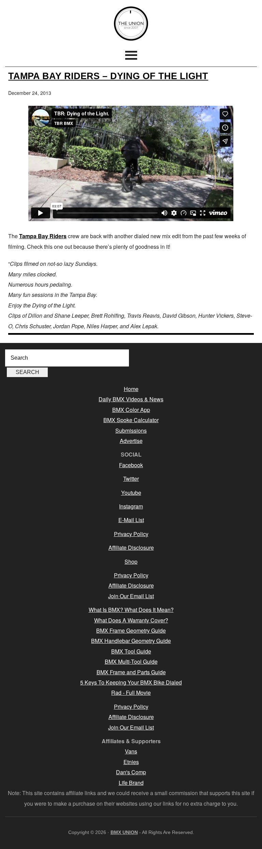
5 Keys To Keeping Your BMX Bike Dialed (131, 682)
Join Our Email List (131, 596)
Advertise (131, 441)
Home (131, 389)
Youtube (131, 493)
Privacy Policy (131, 534)
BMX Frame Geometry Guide (131, 630)
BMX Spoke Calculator (131, 420)
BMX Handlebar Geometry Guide (131, 641)
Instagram (131, 506)
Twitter (131, 479)
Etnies (131, 762)
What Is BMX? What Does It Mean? (131, 610)
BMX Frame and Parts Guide (131, 672)
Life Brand (131, 783)
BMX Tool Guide (131, 651)
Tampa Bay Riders (43, 236)
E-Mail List (131, 520)
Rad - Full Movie (131, 692)
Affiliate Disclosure (131, 547)
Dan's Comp (131, 772)
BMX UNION (131, 23)
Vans (131, 751)
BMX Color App (131, 410)
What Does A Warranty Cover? (131, 620)
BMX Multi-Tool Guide (131, 661)
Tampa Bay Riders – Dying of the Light (108, 76)
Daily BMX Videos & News (131, 399)
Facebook (131, 465)
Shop (131, 561)
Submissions (131, 430)
